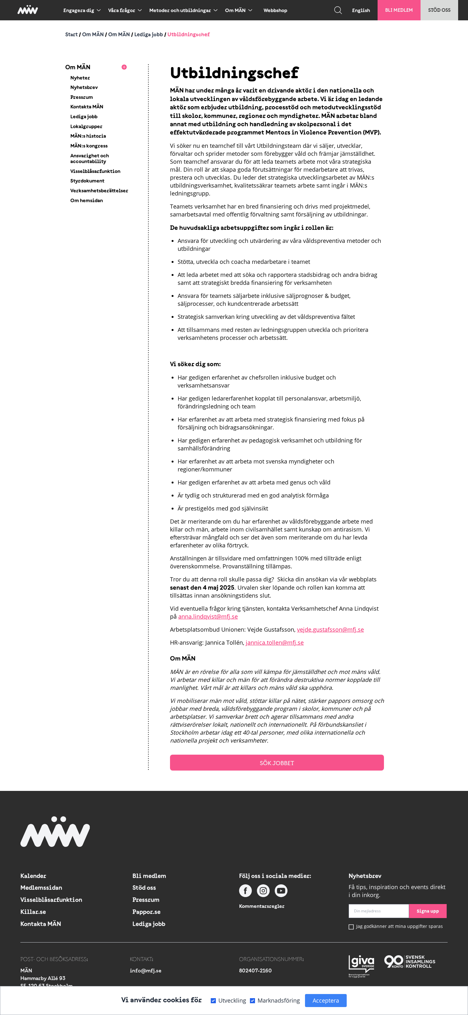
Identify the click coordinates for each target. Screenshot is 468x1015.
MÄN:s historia (88, 136)
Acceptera (326, 1000)
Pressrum (81, 97)
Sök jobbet (277, 763)
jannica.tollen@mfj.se (275, 642)
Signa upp (428, 911)
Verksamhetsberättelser (99, 190)
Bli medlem (399, 10)
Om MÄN (235, 10)
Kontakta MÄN (86, 106)
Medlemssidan (41, 887)
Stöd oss (439, 10)
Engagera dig (78, 10)
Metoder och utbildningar (180, 10)
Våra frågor (121, 10)
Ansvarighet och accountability (89, 158)
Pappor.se (146, 911)
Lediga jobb (148, 34)
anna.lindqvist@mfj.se (208, 616)
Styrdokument (87, 180)
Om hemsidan (86, 200)
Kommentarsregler (262, 906)
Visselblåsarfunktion (95, 171)
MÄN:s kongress (89, 145)
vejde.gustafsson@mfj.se (330, 629)
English (361, 10)
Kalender (33, 875)
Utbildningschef (188, 34)
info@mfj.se (145, 970)
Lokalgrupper (86, 126)
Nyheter (80, 77)
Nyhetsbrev (84, 87)
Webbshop (275, 10)
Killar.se (33, 911)
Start (71, 34)
